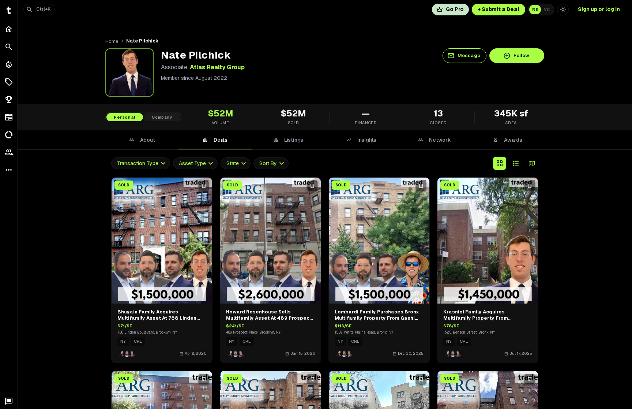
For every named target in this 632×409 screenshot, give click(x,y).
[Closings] (8, 64)
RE (535, 9)
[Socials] (8, 152)
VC (547, 9)
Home (111, 41)
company (162, 117)
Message (469, 55)
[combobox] (140, 163)
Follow (521, 55)
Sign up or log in (599, 9)
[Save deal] (203, 186)
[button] (8, 82)
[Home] (8, 29)
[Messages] (8, 401)
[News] (8, 117)
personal (125, 117)
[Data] (8, 134)
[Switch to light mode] (563, 9)
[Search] (8, 47)
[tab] (141, 139)
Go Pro (455, 9)
